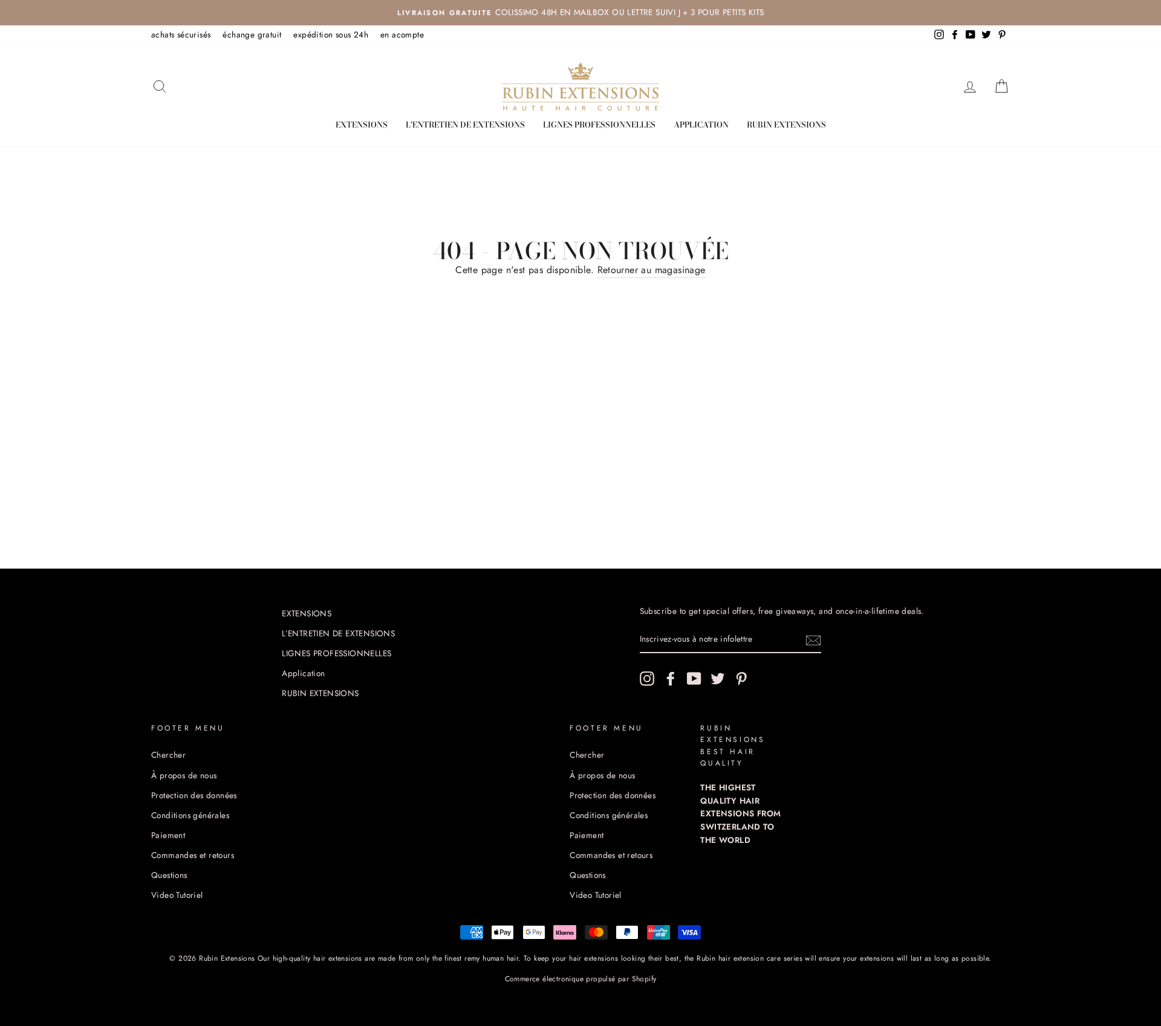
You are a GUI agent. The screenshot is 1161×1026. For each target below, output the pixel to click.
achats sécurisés (180, 34)
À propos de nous (183, 775)
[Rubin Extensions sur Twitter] (718, 678)
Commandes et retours (192, 855)
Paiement (168, 835)
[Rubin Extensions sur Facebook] (670, 678)
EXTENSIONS (362, 124)
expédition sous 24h (330, 34)
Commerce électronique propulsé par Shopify (581, 978)
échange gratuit (252, 34)
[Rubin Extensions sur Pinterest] (741, 678)
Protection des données (194, 795)
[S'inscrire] (813, 640)
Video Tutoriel (177, 895)
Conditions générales (190, 815)
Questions (169, 875)
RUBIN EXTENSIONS (786, 124)
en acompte (402, 34)
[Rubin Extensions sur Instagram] (647, 678)
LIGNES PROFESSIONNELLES (599, 124)
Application (701, 124)
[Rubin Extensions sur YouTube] (694, 678)
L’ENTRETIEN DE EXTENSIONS (465, 124)
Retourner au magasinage (651, 270)
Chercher (168, 755)
